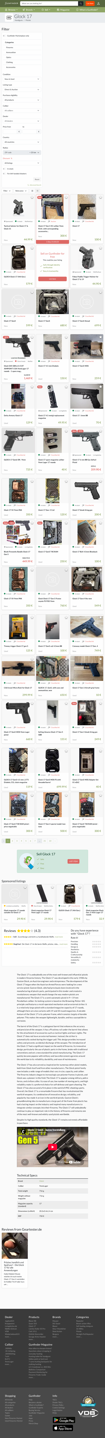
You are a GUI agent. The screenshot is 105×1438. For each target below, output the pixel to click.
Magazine (64, 9)
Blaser (54, 1326)
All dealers (9, 1408)
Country (6, 137)
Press (31, 1421)
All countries (9, 142)
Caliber (5, 106)
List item (90, 3)
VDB (7, 1331)
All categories (10, 1402)
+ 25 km (33, 152)
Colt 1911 (33, 1331)
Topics (7, 1413)
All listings (9, 163)
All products (9, 100)
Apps (31, 1418)
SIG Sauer (56, 1323)
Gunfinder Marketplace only (18, 36)
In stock (10, 169)
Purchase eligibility (10, 95)
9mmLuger (9, 1361)
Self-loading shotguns (84, 1326)
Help (30, 1400)
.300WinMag (10, 1354)
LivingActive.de (11, 1326)
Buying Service (34, 1410)
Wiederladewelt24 (12, 1334)
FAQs (54, 1413)
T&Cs (54, 1400)
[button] (97, 3)
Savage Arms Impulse (37, 1337)
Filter (5, 191)
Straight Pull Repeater (85, 1334)
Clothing (9, 62)
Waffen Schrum (11, 1329)
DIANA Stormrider (36, 1334)
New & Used (9, 79)
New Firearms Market (13, 1418)
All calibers (9, 1410)
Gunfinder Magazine (37, 1413)
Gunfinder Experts (36, 1408)
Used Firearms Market (14, 1421)
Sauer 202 (33, 1323)
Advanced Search (35, 185)
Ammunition (11, 52)
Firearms (9, 47)
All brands (9, 1400)
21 (45, 841)
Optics (8, 57)
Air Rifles (79, 1329)
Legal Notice (57, 1410)
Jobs (30, 1415)
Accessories (10, 67)
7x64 (7, 1356)
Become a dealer (35, 1402)
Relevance (19, 191)
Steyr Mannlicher (59, 1329)
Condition (6, 74)
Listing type (7, 85)
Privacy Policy (57, 1405)
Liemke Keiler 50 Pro (37, 1329)
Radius (5, 148)
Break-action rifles (83, 1323)
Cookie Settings (58, 1408)
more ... (8, 1337)
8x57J (7, 1359)
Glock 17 (32, 1326)
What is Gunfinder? (89, 9)
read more (59, 937)
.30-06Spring (10, 1351)
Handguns (19, 20)
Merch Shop (33, 1423)
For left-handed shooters (17, 173)
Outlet (7, 1415)
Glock (41, 1181)
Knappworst (9, 1323)
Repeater (80, 1321)
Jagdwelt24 (9, 1321)
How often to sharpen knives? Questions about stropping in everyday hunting (40, 1351)
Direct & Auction (11, 89)
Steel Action (57, 1331)
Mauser (55, 1321)
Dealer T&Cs (57, 1402)
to (23, 127)
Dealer (5, 116)
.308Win (8, 1348)
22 (50, 841)
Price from (7, 127)
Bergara (55, 1334)
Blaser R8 (32, 1321)
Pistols (28, 20)
